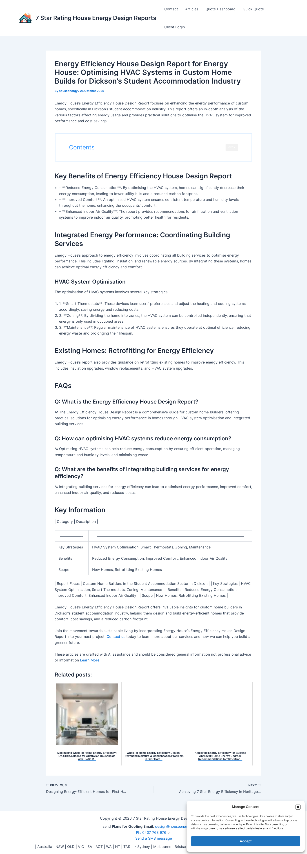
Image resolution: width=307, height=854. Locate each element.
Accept (246, 841)
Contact (171, 9)
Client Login (174, 27)
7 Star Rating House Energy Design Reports (96, 17)
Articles (191, 9)
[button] (298, 807)
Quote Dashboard (220, 9)
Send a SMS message (153, 838)
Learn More (89, 660)
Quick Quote (253, 9)
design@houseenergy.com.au (180, 826)
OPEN (231, 147)
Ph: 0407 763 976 (151, 832)
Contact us (116, 636)
